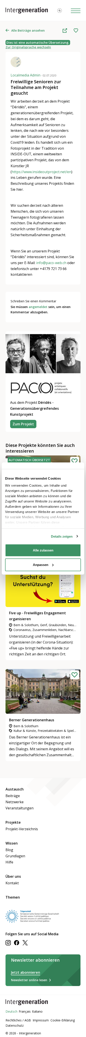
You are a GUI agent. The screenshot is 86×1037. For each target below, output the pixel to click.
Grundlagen (15, 856)
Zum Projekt (23, 424)
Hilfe (9, 862)
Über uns (13, 876)
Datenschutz (15, 1025)
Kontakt (12, 883)
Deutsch (11, 1011)
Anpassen (40, 564)
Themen (13, 897)
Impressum (41, 1020)
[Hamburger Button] (75, 10)
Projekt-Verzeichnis (22, 829)
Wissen (12, 843)
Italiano (37, 1011)
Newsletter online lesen (29, 980)
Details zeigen (62, 536)
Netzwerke (15, 802)
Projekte (13, 822)
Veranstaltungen (20, 808)
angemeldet (38, 307)
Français (25, 1011)
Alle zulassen (43, 550)
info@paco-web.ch (51, 262)
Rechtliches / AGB (18, 1020)
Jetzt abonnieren (25, 972)
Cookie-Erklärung (62, 1020)
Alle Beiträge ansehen (28, 30)
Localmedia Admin (33, 75)
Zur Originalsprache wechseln (28, 47)
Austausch (15, 789)
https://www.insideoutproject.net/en (41, 171)
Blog (9, 849)
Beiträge (13, 795)
